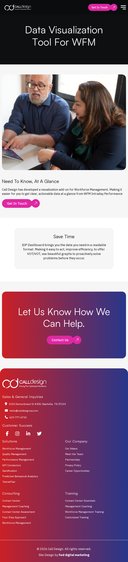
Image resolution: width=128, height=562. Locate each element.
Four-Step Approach (14, 517)
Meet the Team (74, 454)
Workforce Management (16, 448)
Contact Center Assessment (18, 511)
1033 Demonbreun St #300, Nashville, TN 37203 (37, 404)
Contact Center (11, 500)
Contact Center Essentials (80, 500)
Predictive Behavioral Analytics (20, 476)
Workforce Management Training (84, 511)
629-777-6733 (18, 417)
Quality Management (14, 454)
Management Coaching (15, 506)
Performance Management (18, 459)
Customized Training (77, 517)
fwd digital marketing (74, 555)
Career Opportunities (77, 470)
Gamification (9, 470)
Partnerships (72, 459)
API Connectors (11, 465)
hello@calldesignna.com (24, 410)
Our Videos (71, 448)
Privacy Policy (73, 465)
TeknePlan (8, 481)
